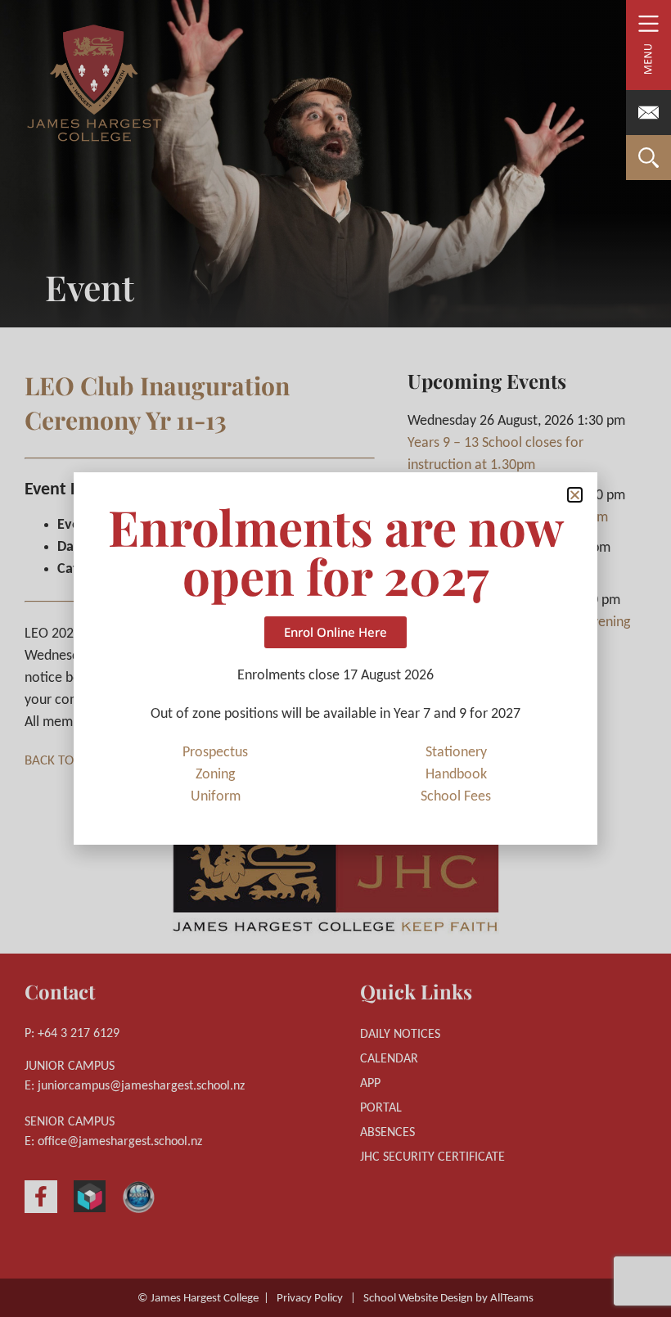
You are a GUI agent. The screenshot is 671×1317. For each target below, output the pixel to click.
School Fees (456, 797)
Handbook (456, 775)
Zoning (215, 775)
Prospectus (215, 752)
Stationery (456, 752)
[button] (575, 495)
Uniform (216, 797)
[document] (335, 658)
